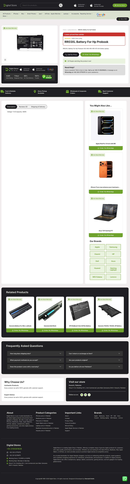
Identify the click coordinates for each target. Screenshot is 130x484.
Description (11, 107)
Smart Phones (31, 13)
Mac (22, 13)
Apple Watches (55, 13)
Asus (113, 261)
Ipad (40, 13)
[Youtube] (81, 394)
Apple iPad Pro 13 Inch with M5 (106, 143)
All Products (6, 13)
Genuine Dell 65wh (50, 326)
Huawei (97, 268)
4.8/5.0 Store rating (76, 38)
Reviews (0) (23, 107)
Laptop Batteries (72, 29)
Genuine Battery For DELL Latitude (20, 326)
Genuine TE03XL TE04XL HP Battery (110, 326)
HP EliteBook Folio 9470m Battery (80, 326)
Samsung (113, 247)
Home (64, 29)
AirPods (47, 13)
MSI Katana (97, 277)
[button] (122, 19)
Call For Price (72, 54)
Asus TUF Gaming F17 (106, 230)
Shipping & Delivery (38, 107)
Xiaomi (97, 254)
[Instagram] (89, 394)
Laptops (65, 13)
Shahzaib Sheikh (89, 478)
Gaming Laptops (113, 269)
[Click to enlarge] (5, 59)
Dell (97, 261)
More (4, 16)
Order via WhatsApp (92, 54)
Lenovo (113, 277)
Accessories (75, 13)
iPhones (15, 13)
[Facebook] (85, 394)
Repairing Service (85, 13)
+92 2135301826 (14, 449)
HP (113, 254)
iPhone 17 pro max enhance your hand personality (107, 187)
